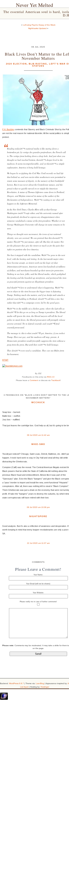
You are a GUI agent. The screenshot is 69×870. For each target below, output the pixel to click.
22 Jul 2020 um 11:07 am (38, 543)
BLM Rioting (38, 64)
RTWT (5, 360)
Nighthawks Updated (37, 28)
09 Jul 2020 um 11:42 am (38, 435)
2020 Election (16, 64)
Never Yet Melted (34, 5)
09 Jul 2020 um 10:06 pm (38, 507)
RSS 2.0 (50, 377)
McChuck (38, 402)
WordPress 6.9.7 (16, 683)
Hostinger (45, 687)
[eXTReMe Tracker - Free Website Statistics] (4, 699)
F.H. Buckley (8, 129)
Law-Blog (40, 683)
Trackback (55, 380)
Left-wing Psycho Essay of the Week (39, 25)
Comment (34, 380)
